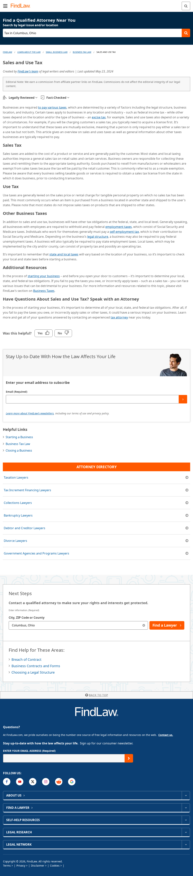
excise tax (99, 117)
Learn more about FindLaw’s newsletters (30, 413)
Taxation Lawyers (16, 477)
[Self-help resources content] (186, 820)
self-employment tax (124, 232)
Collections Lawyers (18, 503)
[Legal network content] (186, 844)
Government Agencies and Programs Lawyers (36, 553)
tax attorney (119, 317)
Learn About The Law (29, 52)
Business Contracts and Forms (35, 666)
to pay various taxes (52, 107)
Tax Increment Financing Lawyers (27, 490)
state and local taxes (63, 254)
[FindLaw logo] (21, 5)
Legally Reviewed (21, 98)
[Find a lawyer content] (186, 808)
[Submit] (183, 399)
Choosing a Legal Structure (33, 672)
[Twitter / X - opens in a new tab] (32, 781)
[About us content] (186, 795)
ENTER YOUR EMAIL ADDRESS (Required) (29, 751)
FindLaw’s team (28, 71)
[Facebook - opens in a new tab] (6, 781)
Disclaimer (37, 865)
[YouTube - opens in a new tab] (19, 781)
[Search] (186, 6)
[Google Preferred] (71, 781)
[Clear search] (143, 625)
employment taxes (118, 227)
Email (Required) (16, 391)
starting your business (44, 276)
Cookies (55, 865)
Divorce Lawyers (15, 541)
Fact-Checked (56, 98)
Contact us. (165, 735)
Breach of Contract (26, 659)
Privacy (20, 865)
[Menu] (5, 6)
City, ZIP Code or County (26, 617)
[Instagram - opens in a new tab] (45, 781)
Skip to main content (96, 4)
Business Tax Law (82, 52)
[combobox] (78, 625)
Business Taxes (43, 291)
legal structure (97, 236)
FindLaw (7, 52)
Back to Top (98, 695)
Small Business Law (56, 52)
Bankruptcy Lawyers (18, 515)
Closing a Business (19, 450)
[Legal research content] (186, 832)
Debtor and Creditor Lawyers (24, 528)
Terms (7, 865)
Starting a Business (19, 437)
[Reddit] (58, 781)
